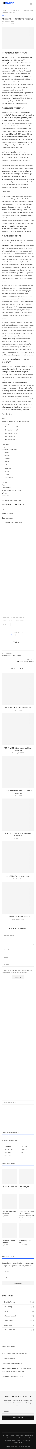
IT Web (11, 21)
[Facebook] (17, 3)
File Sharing (19, 1307)
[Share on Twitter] (20, 635)
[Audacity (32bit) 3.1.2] (26, 1230)
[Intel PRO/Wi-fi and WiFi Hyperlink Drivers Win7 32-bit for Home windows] (26, 1201)
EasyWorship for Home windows (18, 708)
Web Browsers (19, 1330)
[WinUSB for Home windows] (9, 1201)
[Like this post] (14, 635)
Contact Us (18, 1443)
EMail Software (19, 1302)
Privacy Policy (27, 1440)
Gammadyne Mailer (24, 1188)
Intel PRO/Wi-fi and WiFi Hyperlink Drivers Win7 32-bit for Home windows (26, 1215)
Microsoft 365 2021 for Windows (13, 617)
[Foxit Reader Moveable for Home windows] (18, 772)
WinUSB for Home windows (9, 1213)
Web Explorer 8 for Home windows (9, 1188)
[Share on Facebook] (18, 635)
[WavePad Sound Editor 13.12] (9, 1230)
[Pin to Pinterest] (22, 635)
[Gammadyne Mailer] (26, 1176)
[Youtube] (25, 3)
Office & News (7, 621)
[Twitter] (19, 3)
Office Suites (19, 621)
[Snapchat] (27, 3)
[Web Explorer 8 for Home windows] (9, 1176)
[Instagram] (21, 3)
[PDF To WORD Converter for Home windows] (18, 729)
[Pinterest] (23, 3)
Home (4, 10)
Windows (6, 624)
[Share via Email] (24, 635)
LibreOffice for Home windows (18, 876)
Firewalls (19, 1311)
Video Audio (19, 1325)
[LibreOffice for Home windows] (18, 857)
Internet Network (19, 1316)
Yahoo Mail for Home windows (18, 917)
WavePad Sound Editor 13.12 (8, 1242)
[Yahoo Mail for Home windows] (18, 898)
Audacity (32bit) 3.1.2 (25, 1242)
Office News (15, 10)
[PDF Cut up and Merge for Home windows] (18, 815)
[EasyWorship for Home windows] (18, 689)
